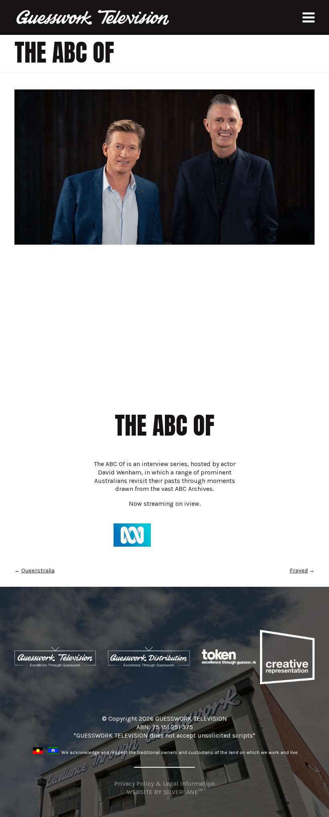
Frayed (299, 570)
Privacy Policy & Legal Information (164, 783)
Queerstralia (38, 570)
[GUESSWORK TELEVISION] (93, 17)
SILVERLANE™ (183, 792)
